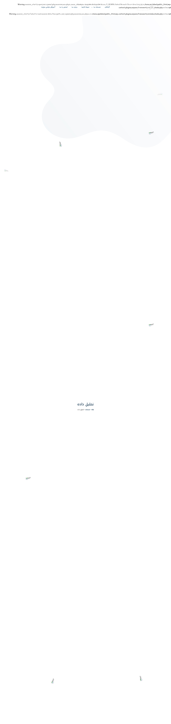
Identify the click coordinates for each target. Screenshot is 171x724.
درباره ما (74, 7)
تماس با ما (63, 7)
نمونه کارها (85, 7)
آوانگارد (107, 7)
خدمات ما (97, 7)
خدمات (87, 410)
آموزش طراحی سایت (48, 7)
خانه (92, 410)
